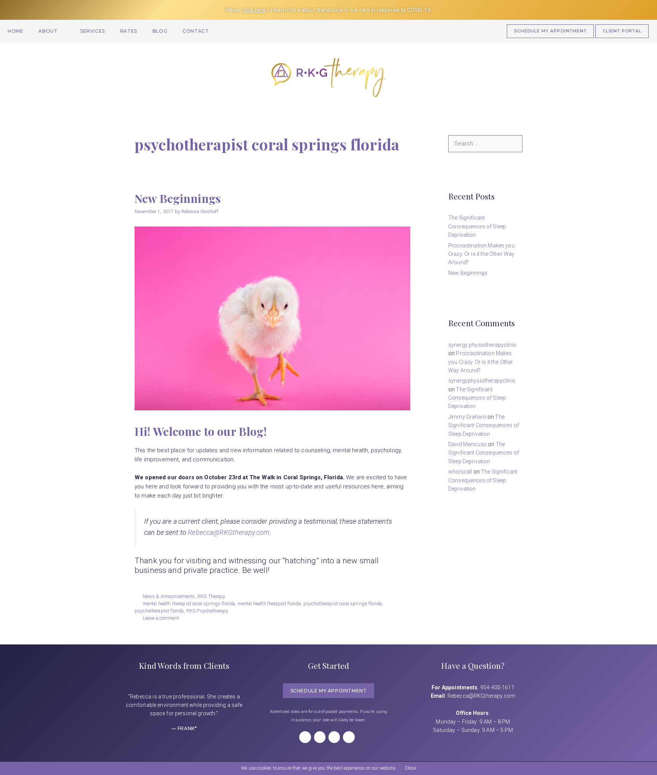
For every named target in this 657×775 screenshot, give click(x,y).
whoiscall (460, 472)
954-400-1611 (497, 687)
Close (410, 768)
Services (92, 31)
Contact (195, 31)
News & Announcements (169, 596)
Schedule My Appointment (550, 30)
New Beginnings (178, 198)
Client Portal (622, 30)
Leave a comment (161, 618)
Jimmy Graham (467, 417)
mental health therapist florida (269, 603)
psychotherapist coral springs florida (342, 603)
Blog (159, 31)
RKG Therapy (211, 596)
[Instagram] (319, 737)
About (47, 31)
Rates (128, 31)
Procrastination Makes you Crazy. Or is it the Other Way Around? (481, 254)
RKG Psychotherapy (207, 611)
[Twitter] (348, 737)
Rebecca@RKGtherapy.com (228, 532)
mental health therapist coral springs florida (189, 603)
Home (15, 31)
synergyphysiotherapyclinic (482, 381)
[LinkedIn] (334, 737)
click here (254, 10)
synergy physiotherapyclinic (482, 345)
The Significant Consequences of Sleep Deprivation (477, 226)
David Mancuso (467, 444)
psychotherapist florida (159, 611)
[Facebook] (305, 737)
